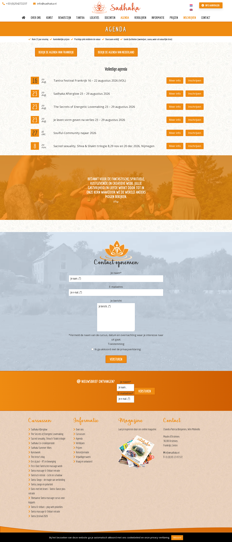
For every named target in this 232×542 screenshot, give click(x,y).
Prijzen (79, 447)
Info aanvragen (212, 5)
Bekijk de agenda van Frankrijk (56, 52)
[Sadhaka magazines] (138, 453)
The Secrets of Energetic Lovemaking (47, 434)
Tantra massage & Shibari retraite (45, 470)
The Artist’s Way (38, 457)
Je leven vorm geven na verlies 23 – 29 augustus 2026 (89, 120)
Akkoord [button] (177, 537)
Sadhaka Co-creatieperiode (43, 443)
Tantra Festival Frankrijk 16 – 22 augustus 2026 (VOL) (90, 80)
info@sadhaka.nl (47, 3)
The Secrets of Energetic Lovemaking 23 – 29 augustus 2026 (94, 107)
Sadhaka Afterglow (39, 429)
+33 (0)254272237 (16, 3)
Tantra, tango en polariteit (42, 484)
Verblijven (80, 443)
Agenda (79, 438)
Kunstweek (35, 452)
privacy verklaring (159, 537)
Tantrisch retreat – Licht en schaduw (46, 475)
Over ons (80, 429)
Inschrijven (194, 80)
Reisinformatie (82, 452)
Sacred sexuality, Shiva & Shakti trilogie (48, 438)
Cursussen (80, 434)
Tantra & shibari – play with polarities (47, 507)
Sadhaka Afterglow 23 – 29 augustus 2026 (82, 93)
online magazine (149, 429)
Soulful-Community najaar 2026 (75, 133)
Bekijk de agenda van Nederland (116, 52)
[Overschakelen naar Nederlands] (191, 5)
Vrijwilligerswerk (83, 457)
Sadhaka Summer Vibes (41, 447)
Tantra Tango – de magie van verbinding (48, 479)
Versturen (116, 359)
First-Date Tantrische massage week (46, 466)
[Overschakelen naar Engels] (191, 9)
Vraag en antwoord (84, 461)
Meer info (175, 80)
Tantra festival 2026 (39, 516)
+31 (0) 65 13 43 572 (174, 457)
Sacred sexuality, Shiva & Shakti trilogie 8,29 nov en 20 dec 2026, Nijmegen (104, 146)
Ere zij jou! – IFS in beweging (43, 461)
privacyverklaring (130, 349)
